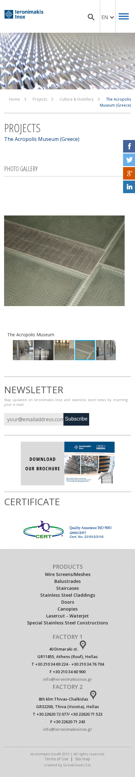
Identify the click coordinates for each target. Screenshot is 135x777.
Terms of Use (56, 759)
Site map (82, 759)
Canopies (67, 609)
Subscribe (76, 419)
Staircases (67, 588)
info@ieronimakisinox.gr (67, 679)
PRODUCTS (67, 566)
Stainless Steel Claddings (67, 595)
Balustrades (67, 581)
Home (14, 99)
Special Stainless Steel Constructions (67, 623)
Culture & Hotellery (77, 99)
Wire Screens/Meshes (67, 574)
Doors (67, 602)
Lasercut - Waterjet (67, 616)
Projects (40, 99)
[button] (10, 261)
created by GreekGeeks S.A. (67, 765)
